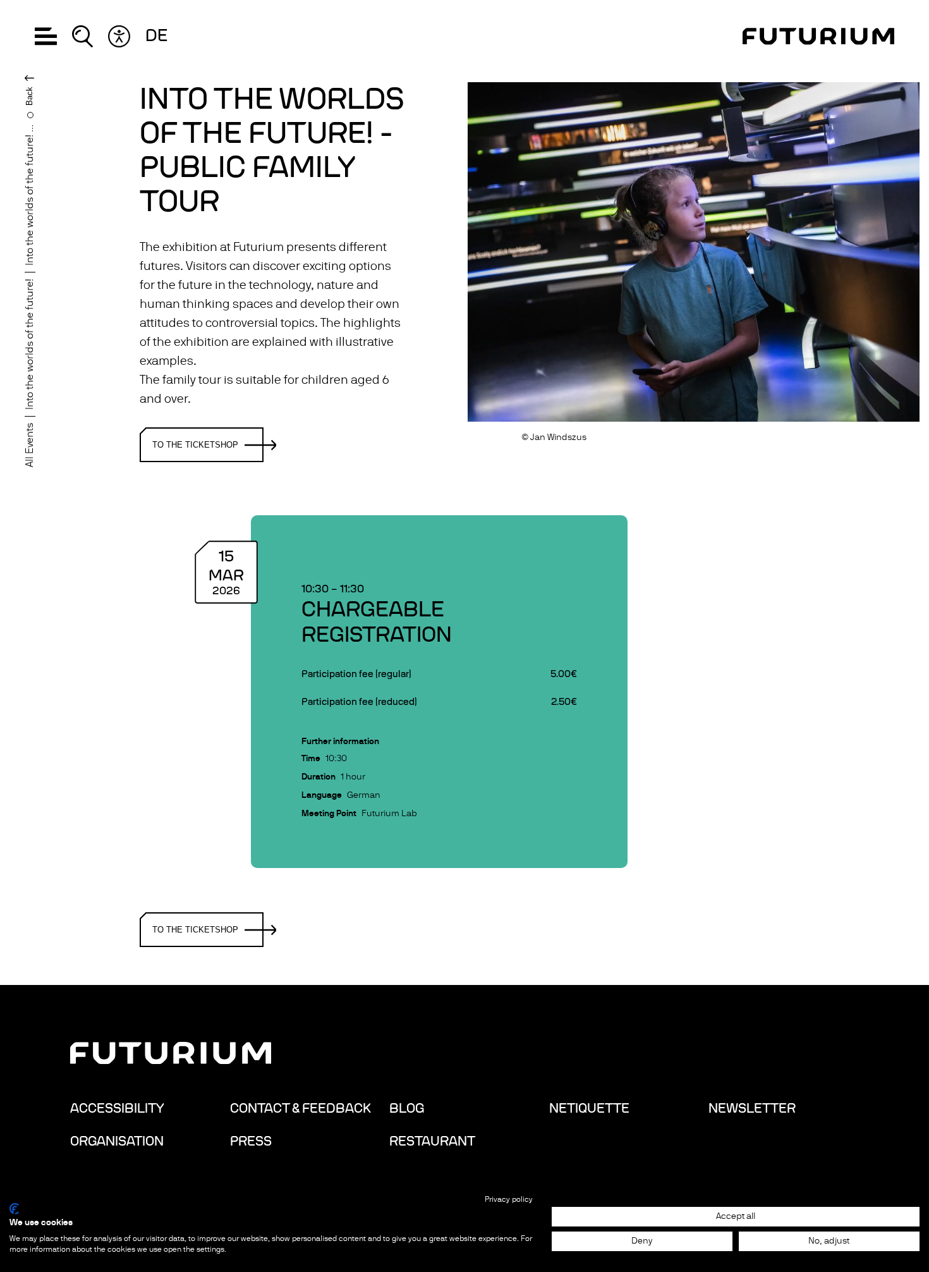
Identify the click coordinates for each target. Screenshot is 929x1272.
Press (251, 1141)
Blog (406, 1108)
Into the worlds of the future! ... (29, 195)
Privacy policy (509, 1199)
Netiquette (589, 1108)
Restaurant (432, 1141)
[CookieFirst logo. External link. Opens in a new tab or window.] (14, 1208)
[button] (46, 36)
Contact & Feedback (300, 1108)
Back (29, 96)
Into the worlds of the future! (29, 344)
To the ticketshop (195, 444)
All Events (29, 445)
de (156, 36)
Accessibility (117, 1108)
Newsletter (752, 1108)
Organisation (117, 1141)
